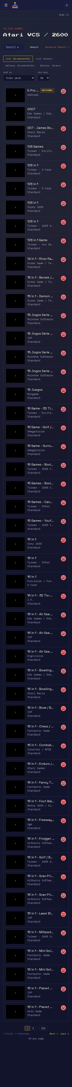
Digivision (35, 656)
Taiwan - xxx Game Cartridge (49, 244)
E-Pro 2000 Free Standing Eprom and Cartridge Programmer (33, 90)
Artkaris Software (41, 843)
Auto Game (34, 1011)
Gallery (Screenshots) (20, 65)
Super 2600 (35, 207)
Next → (54, 1033)
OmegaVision (36, 431)
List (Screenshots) (18, 58)
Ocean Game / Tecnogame (45, 263)
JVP (29, 338)
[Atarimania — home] (15, 5)
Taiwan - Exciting (41, 151)
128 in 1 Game (37, 240)
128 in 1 (32, 165)
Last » (64, 1033)
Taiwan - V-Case (39, 169)
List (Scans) (44, 58)
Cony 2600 (34, 543)
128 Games (35, 146)
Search (34, 46)
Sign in (64, 14)
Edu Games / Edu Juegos (45, 113)
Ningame (33, 394)
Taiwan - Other (38, 506)
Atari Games (36, 768)
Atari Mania (36, 132)
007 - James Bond (40, 128)
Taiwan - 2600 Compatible (46, 469)
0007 (31, 109)
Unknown (33, 95)
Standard (33, 117)
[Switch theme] (67, 5)
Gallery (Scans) (50, 65)
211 (43, 1028)
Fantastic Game (38, 730)
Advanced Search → (57, 46)
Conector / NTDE (39, 749)
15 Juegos (35, 390)
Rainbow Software (40, 319)
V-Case (32, 585)
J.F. (30, 600)
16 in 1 (31, 539)
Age (29, 824)
